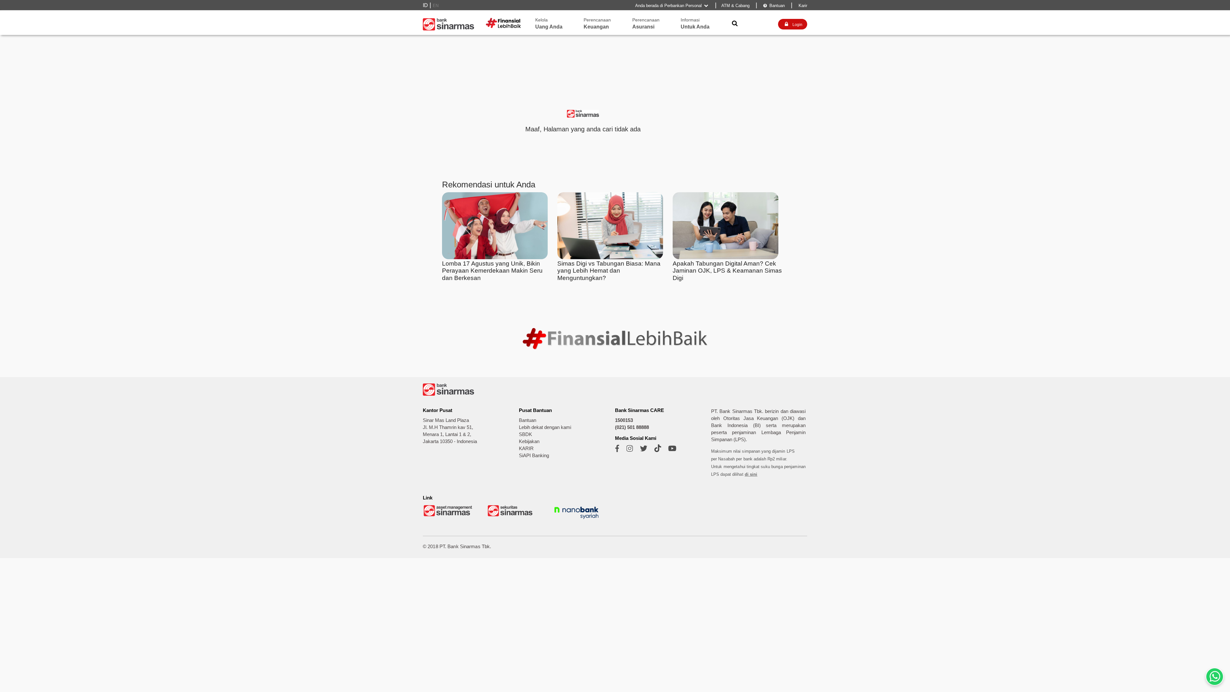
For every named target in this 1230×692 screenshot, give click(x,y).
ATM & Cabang (735, 5)
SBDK (525, 434)
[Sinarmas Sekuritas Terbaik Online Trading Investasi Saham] (512, 515)
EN (436, 5)
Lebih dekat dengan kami (545, 427)
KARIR (526, 448)
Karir (802, 5)
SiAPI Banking (534, 455)
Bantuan (774, 5)
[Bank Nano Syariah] (576, 519)
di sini (751, 474)
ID (425, 5)
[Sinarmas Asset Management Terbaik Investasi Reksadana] (448, 515)
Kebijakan (529, 441)
